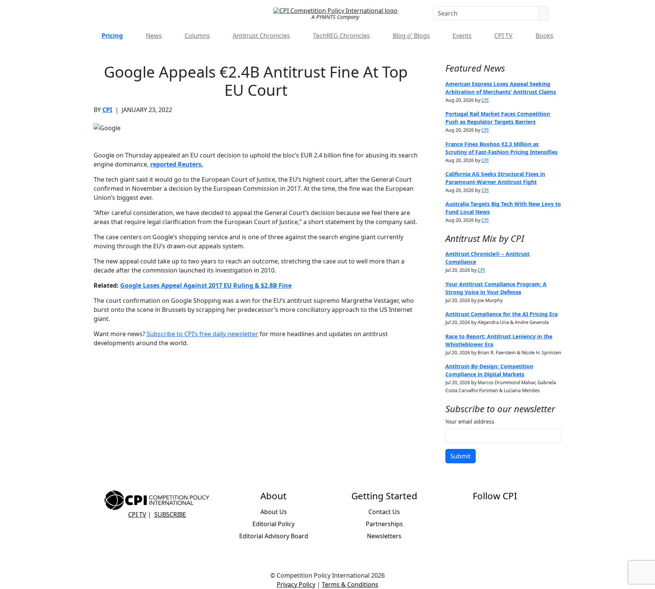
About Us (273, 512)
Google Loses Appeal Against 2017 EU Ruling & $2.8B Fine (205, 285)
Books (544, 35)
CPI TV (503, 35)
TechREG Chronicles (341, 35)
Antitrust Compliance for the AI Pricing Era (501, 314)
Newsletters (384, 536)
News (154, 35)
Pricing (112, 35)
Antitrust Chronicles (261, 35)
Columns (197, 35)
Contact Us (384, 512)
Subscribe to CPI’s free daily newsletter (202, 334)
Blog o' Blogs (411, 35)
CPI (107, 110)
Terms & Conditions (350, 584)
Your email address (469, 421)
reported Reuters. (176, 164)
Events (462, 35)
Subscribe (170, 514)
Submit (460, 456)
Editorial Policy (273, 524)
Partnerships (384, 524)
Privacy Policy (296, 584)
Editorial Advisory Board (273, 536)
